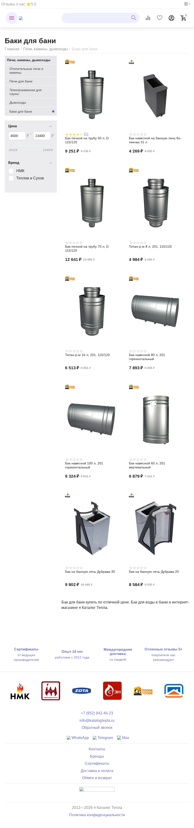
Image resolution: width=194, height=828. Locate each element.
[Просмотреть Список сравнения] (148, 18)
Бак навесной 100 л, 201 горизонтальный (84, 465)
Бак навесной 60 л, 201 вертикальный (147, 465)
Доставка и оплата (97, 771)
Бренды (97, 756)
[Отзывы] (97, 793)
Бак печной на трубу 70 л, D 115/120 (87, 248)
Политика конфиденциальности (97, 815)
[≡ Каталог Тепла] (21, 18)
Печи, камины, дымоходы (45, 49)
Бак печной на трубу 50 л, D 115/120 (87, 140)
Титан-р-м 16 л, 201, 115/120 (87, 355)
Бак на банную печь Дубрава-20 (154, 571)
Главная (12, 49)
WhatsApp (80, 738)
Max (125, 738)
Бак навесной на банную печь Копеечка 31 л (155, 140)
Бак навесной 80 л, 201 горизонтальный (147, 357)
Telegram (105, 738)
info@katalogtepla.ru (96, 720)
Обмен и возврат (97, 778)
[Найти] (134, 18)
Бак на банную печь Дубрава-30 (90, 571)
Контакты (97, 749)
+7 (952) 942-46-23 (97, 713)
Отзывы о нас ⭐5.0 (18, 4)
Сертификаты (97, 763)
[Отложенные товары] (159, 18)
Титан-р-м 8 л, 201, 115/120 (150, 246)
